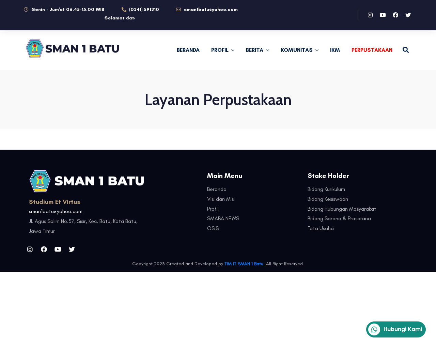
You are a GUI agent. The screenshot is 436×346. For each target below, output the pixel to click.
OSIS (213, 228)
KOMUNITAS (297, 50)
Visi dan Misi (221, 199)
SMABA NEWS (223, 218)
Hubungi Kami (403, 329)
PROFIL (220, 50)
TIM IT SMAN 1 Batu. (244, 264)
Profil (213, 209)
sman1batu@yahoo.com (55, 211)
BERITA (254, 50)
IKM (335, 50)
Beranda (188, 50)
